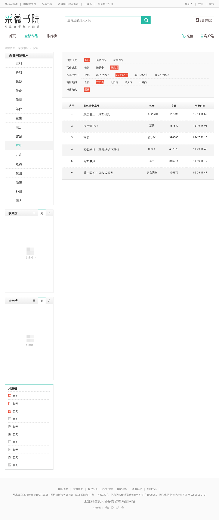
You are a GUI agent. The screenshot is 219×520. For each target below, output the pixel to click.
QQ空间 (122, 507)
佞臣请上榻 (90, 126)
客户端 (209, 35)
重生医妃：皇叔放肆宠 (98, 172)
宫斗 (19, 145)
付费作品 (118, 60)
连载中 (100, 67)
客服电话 (137, 489)
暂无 (15, 396)
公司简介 (78, 489)
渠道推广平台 (105, 4)
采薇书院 (47, 4)
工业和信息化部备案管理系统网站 (109, 501)
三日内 (100, 82)
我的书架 (206, 20)
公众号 (88, 4)
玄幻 (19, 63)
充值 (189, 35)
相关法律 (107, 489)
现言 (19, 127)
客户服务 (93, 489)
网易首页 (63, 489)
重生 (19, 118)
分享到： (98, 507)
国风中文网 (29, 4)
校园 (19, 173)
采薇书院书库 (18, 55)
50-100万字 (141, 74)
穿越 (19, 136)
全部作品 (31, 35)
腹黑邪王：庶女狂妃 (96, 114)
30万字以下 (103, 74)
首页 (12, 35)
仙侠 (19, 182)
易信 (112, 507)
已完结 (114, 67)
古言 (19, 154)
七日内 (114, 82)
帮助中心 (152, 489)
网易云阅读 (11, 4)
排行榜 (52, 35)
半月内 (128, 82)
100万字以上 (162, 74)
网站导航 (122, 489)
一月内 (143, 82)
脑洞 (19, 99)
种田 (19, 191)
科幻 (19, 72)
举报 (211, 4)
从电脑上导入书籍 (68, 4)
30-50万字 (122, 74)
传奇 (19, 90)
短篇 (19, 164)
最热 (87, 89)
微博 (117, 507)
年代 (19, 108)
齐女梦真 (89, 161)
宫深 (86, 137)
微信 (107, 507)
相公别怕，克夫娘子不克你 (101, 149)
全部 (87, 60)
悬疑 (19, 81)
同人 (19, 200)
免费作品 (101, 60)
